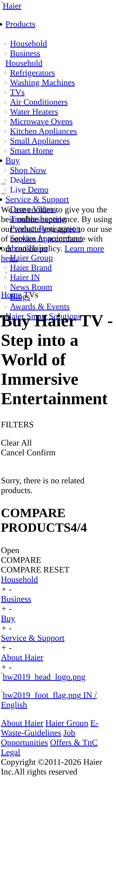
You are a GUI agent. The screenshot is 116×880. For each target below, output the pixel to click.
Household (28, 43)
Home (11, 294)
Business (25, 53)
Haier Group (31, 257)
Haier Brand (31, 267)
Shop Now (28, 170)
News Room (31, 287)
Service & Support (32, 637)
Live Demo (29, 189)
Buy (8, 618)
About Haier (22, 657)
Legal (10, 752)
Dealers (23, 179)
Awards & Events (40, 306)
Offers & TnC (74, 742)
